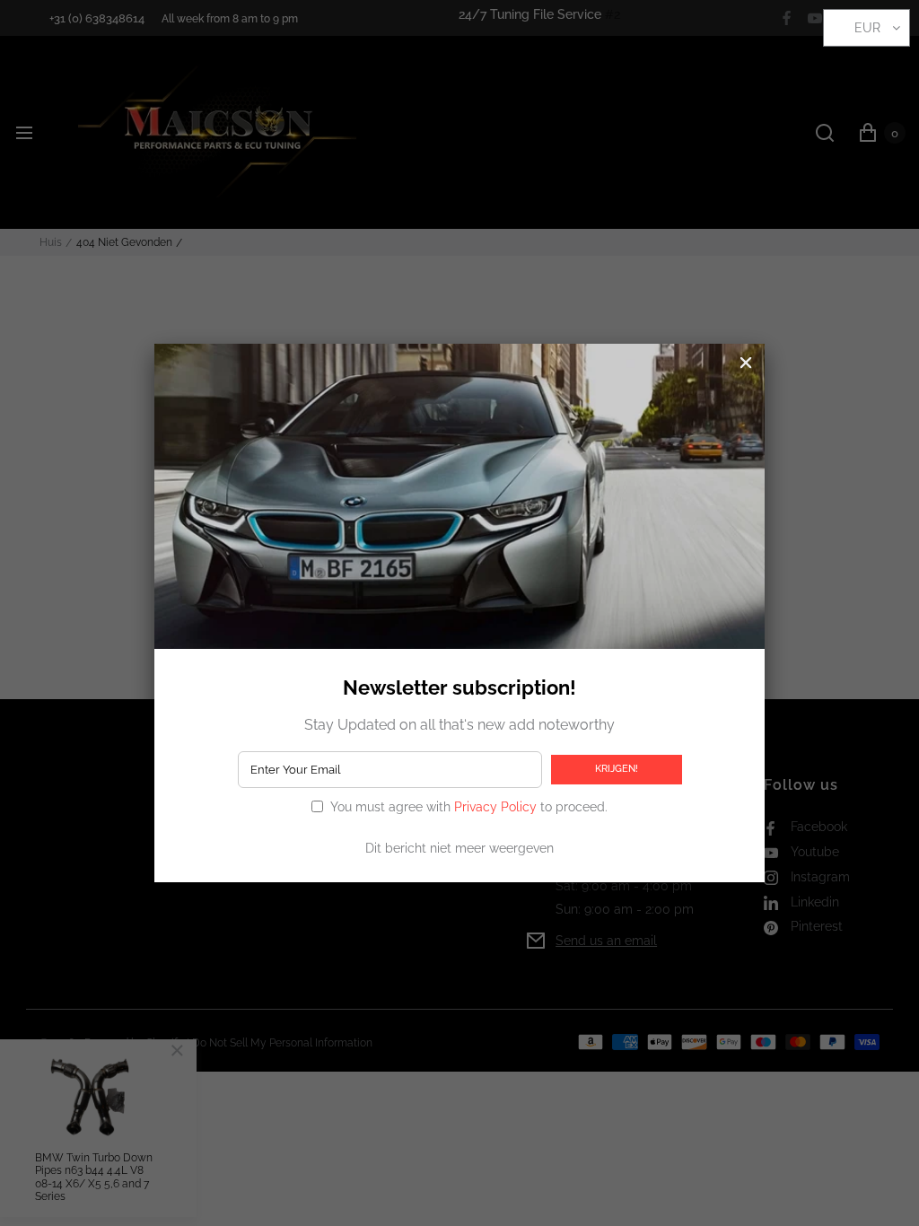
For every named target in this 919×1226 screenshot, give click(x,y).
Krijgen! (616, 768)
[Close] (746, 362)
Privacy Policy (495, 807)
